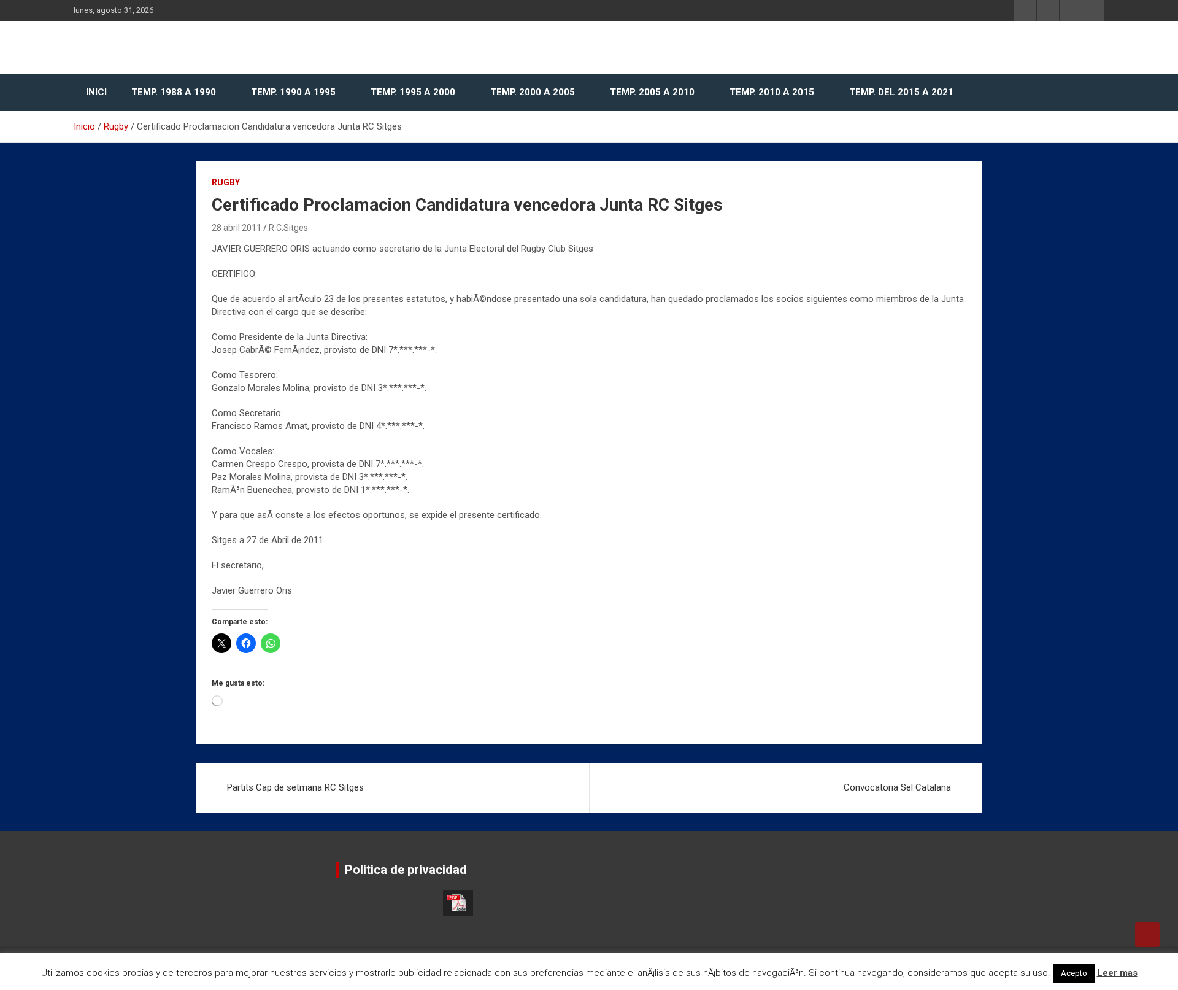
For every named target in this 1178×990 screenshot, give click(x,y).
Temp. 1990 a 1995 (293, 92)
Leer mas (1117, 972)
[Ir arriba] (1147, 934)
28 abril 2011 (236, 228)
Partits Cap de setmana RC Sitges (295, 787)
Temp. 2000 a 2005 (532, 92)
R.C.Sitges (288, 228)
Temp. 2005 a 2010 (652, 92)
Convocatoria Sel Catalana (897, 787)
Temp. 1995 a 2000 (413, 92)
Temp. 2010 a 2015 (772, 92)
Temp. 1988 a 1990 (173, 92)
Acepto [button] (1074, 973)
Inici (96, 92)
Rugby (226, 182)
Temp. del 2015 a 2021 (901, 92)
